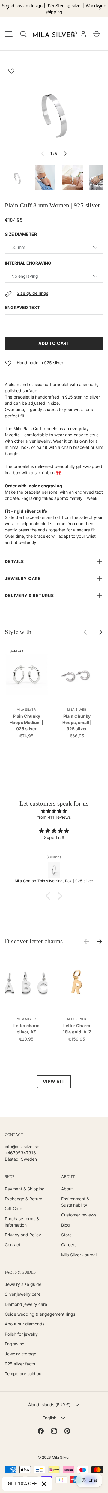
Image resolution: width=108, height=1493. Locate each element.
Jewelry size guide (23, 1284)
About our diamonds (24, 1323)
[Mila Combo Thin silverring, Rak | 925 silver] (54, 870)
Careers (68, 1244)
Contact (12, 1244)
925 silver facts (20, 1363)
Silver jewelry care (22, 1294)
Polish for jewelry (21, 1334)
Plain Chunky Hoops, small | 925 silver (77, 722)
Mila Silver (61, 1457)
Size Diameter (21, 234)
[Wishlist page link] (74, 34)
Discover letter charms (34, 941)
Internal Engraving (28, 263)
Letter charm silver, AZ (27, 1028)
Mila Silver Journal (79, 1254)
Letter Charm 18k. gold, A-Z (77, 1028)
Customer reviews (78, 1214)
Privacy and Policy (23, 1234)
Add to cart (54, 343)
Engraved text (22, 307)
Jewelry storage (20, 1353)
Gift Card (13, 1208)
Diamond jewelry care (26, 1304)
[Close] (44, 1483)
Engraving (15, 1343)
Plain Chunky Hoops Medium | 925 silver (26, 722)
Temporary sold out (24, 1373)
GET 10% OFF (22, 1483)
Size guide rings (32, 293)
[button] (23, 34)
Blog (65, 1224)
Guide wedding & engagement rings (40, 1314)
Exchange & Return (23, 1198)
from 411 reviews (54, 817)
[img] (54, 811)
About (67, 1188)
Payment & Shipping (25, 1188)
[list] (54, 114)
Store (66, 1234)
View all (54, 1081)
